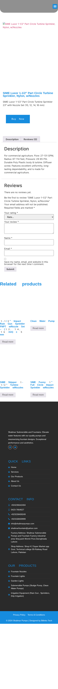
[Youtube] (15, 447)
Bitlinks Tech (46, 620)
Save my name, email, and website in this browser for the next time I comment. (26, 263)
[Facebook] (10, 447)
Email (8, 249)
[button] (55, 6)
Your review (11, 222)
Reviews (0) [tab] (30, 139)
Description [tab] (12, 139)
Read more (7, 342)
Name (8, 238)
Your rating (11, 213)
